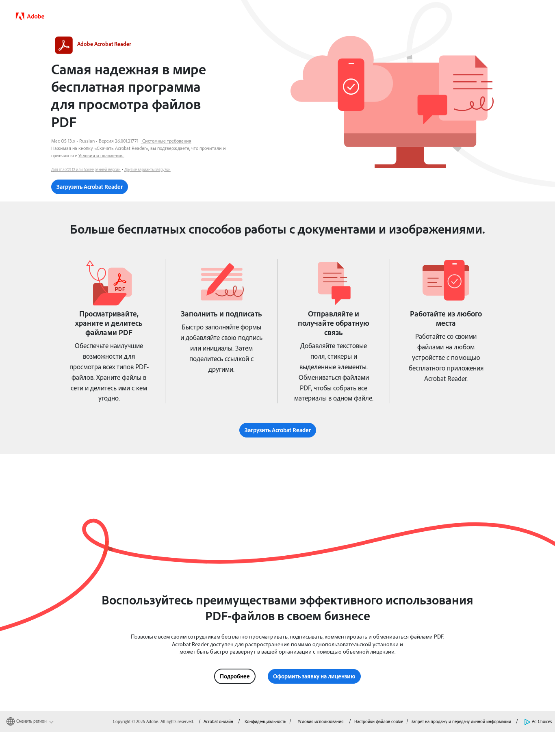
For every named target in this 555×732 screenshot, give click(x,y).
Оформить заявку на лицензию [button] (314, 676)
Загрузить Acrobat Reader (89, 187)
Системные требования (166, 141)
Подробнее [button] (235, 676)
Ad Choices (542, 721)
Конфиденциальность (265, 721)
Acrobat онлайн (218, 721)
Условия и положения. (101, 155)
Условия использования (321, 721)
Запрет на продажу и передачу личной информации (461, 721)
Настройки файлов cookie (378, 721)
